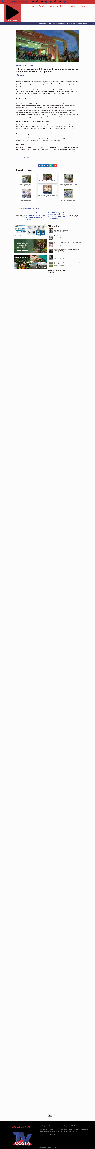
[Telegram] (60, 1)
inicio (33, 6)
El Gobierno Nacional (26, 208)
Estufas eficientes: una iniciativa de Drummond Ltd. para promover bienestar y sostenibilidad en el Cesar (66, 256)
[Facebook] (33, 2)
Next (50, 1115)
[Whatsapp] (55, 1)
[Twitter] (42, 2)
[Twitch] (51, 2)
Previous (51, 272)
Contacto (82, 6)
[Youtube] (46, 2)
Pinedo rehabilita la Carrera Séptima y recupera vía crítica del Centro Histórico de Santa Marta (49, 23)
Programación (53, 6)
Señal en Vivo (41, 6)
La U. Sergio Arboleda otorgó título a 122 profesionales (66, 235)
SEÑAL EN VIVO (12, 20)
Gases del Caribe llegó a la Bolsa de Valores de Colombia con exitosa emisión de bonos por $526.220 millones (57, 215)
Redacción (22, 75)
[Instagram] (37, 1)
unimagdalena (35, 208)
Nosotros (73, 6)
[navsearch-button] (93, 6)
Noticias (63, 6)
